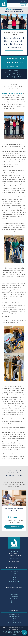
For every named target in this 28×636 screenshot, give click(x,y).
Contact (14, 579)
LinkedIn (14, 602)
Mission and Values (14, 614)
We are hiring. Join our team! (14, 11)
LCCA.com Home (22, 1)
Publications (14, 596)
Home (9, 70)
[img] (4, 58)
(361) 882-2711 (15, 517)
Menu (23, 5)
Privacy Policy (7, 631)
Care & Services (14, 571)
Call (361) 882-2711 (15, 58)
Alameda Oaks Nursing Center (14, 72)
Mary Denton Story (14, 616)
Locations (15, 70)
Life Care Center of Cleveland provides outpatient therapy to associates (14, 76)
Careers (14, 577)
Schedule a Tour (15, 62)
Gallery (14, 573)
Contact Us (15, 67)
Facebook (15, 598)
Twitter (15, 600)
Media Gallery (14, 594)
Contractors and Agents (14, 622)
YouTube (15, 604)
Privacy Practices (19, 631)
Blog (14, 73)
